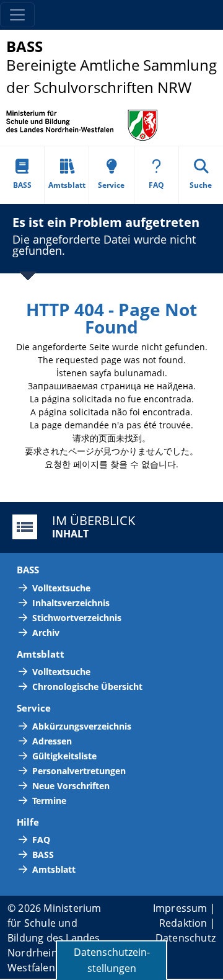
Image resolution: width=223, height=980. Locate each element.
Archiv (45, 632)
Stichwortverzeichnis (76, 618)
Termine (49, 800)
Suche (201, 185)
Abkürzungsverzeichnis (81, 726)
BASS (22, 185)
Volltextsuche (61, 588)
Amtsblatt (66, 185)
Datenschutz (185, 938)
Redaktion (183, 923)
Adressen (52, 741)
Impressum (180, 908)
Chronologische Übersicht (87, 686)
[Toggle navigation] (17, 14)
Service (111, 185)
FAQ (156, 185)
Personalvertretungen (79, 771)
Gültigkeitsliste (64, 756)
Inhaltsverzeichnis (71, 603)
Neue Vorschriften (71, 786)
